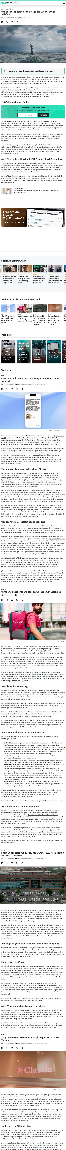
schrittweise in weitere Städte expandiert (14, 699)
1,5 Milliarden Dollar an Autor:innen (31, 1145)
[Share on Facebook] (2, 22)
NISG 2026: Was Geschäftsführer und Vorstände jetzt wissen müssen (55, 280)
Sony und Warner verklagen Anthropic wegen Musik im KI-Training (54, 320)
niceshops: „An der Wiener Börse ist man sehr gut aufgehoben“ (9, 280)
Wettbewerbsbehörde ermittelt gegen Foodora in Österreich (24, 319)
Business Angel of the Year (14, 136)
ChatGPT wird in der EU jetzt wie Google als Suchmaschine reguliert (8, 319)
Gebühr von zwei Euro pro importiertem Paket (18, 990)
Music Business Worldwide (22, 1110)
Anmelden (43, 115)
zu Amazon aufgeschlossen (34, 1000)
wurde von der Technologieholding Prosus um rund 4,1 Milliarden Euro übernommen (33, 832)
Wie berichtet (5, 163)
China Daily (56, 934)
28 (56, 448)
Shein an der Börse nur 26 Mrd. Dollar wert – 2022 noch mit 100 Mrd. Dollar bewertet (39, 320)
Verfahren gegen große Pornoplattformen (20, 516)
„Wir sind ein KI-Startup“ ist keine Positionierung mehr (24, 280)
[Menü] (63, 3)
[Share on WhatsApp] (17, 22)
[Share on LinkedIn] (12, 22)
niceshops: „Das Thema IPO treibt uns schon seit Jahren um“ (39, 280)
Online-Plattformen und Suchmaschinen (24, 501)
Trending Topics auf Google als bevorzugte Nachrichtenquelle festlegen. (30, 71)
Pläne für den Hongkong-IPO (10, 956)
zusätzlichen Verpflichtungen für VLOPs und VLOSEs (17, 475)
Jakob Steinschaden (9, 17)
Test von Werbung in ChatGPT (16, 552)
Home (17, 3)
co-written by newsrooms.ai (25, 384)
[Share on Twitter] (7, 22)
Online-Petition (37, 90)
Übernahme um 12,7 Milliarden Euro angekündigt (43, 815)
